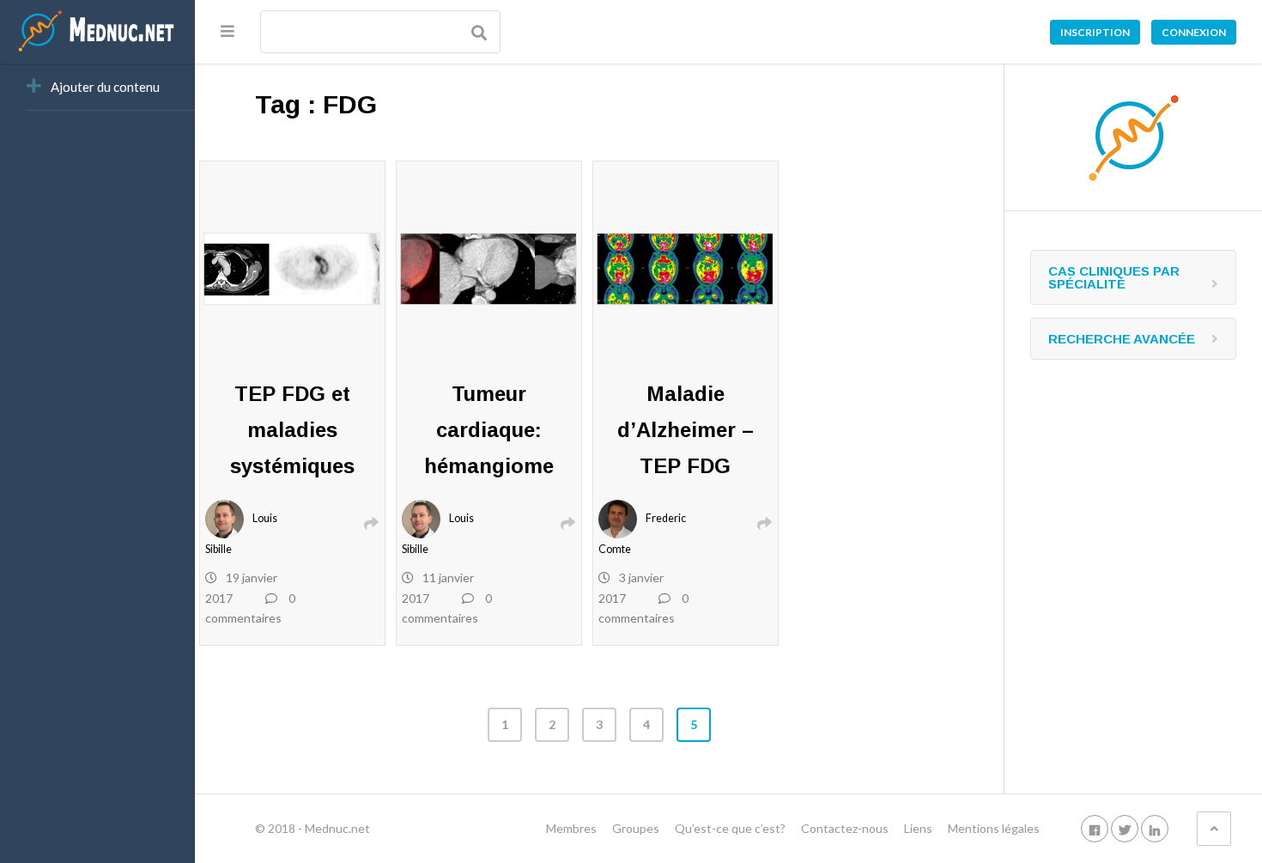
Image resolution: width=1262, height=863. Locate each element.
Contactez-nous (845, 828)
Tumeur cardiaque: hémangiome (489, 429)
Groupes (635, 828)
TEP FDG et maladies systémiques (292, 429)
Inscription (1095, 32)
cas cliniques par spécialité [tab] (1114, 277)
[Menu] (227, 30)
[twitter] (1124, 828)
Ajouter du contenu (105, 86)
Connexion (1194, 32)
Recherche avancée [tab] (1121, 338)
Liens (918, 828)
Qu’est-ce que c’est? (730, 828)
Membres (571, 828)
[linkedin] (1154, 828)
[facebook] (1094, 828)
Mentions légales (994, 828)
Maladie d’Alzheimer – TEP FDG (685, 429)
